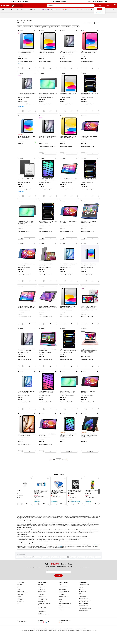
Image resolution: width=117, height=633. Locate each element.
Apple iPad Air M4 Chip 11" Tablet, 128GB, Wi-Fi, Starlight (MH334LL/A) (26, 435)
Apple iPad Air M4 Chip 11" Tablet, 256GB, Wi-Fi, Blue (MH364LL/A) (68, 264)
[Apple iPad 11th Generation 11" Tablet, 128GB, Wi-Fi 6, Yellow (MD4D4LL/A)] (69, 126)
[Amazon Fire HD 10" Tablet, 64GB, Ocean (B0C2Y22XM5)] (27, 254)
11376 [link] (56, 493)
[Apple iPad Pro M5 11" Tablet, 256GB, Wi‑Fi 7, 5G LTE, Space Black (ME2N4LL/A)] (69, 339)
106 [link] (86, 227)
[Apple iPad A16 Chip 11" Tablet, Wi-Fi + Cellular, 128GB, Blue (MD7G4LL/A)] (90, 254)
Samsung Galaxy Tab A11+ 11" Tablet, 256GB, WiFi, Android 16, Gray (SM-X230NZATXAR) (26, 222)
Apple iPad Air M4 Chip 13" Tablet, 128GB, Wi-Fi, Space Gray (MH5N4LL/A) (47, 137)
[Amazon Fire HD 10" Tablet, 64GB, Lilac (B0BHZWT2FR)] (48, 424)
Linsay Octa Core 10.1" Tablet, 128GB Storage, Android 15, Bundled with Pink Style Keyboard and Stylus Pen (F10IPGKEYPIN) (89, 350)
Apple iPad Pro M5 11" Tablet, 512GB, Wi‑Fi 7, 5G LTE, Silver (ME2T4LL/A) (88, 179)
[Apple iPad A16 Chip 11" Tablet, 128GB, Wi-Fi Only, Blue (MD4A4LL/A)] (27, 41)
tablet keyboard (97, 545)
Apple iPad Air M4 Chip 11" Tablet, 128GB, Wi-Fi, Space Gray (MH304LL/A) (26, 94)
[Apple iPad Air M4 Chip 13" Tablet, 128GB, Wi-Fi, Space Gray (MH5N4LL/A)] (48, 126)
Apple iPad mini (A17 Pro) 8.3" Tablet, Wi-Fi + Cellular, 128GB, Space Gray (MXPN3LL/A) (68, 435)
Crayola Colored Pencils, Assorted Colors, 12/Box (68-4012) (92, 491)
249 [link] (65, 184)
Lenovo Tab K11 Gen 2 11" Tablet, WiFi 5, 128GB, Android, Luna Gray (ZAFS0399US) (48, 307)
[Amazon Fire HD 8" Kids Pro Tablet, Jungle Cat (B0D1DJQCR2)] (48, 339)
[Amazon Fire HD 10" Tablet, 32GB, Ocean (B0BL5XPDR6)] (69, 211)
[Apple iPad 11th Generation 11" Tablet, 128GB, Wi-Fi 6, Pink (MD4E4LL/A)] (90, 41)
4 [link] (85, 99)
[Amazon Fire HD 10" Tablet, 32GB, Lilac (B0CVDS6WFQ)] (90, 126)
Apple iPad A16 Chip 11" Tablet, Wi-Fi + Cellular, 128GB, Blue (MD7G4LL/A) (89, 264)
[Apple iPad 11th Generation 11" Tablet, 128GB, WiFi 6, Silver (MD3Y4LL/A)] (48, 41)
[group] (25, 491)
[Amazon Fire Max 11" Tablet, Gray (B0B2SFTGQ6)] (48, 254)
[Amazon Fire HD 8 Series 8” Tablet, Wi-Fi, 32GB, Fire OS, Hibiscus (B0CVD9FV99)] (27, 296)
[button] (93, 5)
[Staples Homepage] (5, 5)
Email (48, 570)
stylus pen (60, 546)
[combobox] (71, 5)
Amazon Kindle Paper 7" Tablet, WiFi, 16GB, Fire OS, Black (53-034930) (25, 179)
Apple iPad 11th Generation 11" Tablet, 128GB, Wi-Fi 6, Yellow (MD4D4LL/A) (68, 137)
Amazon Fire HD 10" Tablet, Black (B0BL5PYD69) (88, 392)
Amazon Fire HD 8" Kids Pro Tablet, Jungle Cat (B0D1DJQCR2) (47, 349)
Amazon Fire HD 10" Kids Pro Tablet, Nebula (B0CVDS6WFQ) (88, 222)
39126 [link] (39, 493)
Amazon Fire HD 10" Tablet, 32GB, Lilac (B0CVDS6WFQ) (89, 137)
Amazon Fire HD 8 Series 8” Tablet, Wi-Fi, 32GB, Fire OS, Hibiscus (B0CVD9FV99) (26, 307)
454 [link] (44, 99)
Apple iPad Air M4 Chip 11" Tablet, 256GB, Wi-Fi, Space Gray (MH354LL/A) (68, 52)
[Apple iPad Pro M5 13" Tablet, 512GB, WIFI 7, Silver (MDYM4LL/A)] (90, 83)
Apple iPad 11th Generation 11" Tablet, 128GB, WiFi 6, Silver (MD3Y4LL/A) (47, 52)
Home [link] (18, 20)
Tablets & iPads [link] (22, 20)
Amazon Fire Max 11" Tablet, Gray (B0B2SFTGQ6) (46, 264)
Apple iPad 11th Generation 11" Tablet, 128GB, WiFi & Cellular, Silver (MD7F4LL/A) (68, 308)
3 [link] (64, 56)
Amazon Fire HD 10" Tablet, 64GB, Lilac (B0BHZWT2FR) (47, 435)
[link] (19, 1)
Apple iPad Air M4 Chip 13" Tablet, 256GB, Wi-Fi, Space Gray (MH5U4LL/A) (26, 349)
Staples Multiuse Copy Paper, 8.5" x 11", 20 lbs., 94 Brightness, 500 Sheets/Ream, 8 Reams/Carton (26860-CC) (58, 491)
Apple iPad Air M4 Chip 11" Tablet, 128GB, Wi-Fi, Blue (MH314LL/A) (26, 392)
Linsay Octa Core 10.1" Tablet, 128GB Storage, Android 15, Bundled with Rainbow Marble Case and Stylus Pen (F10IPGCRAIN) (88, 308)
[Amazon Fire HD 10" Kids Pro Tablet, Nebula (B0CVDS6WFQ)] (90, 211)
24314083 (19, 490)
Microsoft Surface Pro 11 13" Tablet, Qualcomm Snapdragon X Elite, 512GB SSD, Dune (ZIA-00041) (89, 435)
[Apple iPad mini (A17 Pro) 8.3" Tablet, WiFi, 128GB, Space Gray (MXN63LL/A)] (48, 169)
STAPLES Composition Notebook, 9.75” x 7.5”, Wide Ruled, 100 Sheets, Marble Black (75, 491)
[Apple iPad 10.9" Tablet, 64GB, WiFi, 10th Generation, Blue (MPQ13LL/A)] (27, 126)
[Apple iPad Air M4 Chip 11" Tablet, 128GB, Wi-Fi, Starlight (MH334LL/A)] (27, 424)
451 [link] (23, 227)
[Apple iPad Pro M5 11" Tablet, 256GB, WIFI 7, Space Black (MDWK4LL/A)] (48, 211)
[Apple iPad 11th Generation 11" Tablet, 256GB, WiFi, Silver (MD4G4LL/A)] (69, 83)
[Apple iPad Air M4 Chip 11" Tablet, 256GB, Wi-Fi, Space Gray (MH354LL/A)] (69, 41)
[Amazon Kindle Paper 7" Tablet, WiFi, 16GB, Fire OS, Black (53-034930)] (27, 169)
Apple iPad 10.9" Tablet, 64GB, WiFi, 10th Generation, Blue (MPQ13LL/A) (26, 137)
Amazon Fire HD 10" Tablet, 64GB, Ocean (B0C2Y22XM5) (26, 264)
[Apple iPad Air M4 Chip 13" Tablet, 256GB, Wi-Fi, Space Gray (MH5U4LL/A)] (27, 339)
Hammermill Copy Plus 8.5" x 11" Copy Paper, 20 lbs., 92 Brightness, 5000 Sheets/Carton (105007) (41, 491)
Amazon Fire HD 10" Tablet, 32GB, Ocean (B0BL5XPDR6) (68, 222)
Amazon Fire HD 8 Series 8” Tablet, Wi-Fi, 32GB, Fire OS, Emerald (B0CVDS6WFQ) (68, 179)
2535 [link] (73, 493)
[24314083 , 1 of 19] (25, 484)
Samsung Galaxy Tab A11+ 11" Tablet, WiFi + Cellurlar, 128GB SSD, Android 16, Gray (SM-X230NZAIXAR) (48, 95)
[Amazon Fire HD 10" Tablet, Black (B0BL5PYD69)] (90, 381)
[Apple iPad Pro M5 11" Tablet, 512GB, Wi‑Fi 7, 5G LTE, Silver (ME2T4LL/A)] (90, 169)
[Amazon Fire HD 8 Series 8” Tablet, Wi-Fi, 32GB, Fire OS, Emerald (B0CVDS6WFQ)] (69, 169)
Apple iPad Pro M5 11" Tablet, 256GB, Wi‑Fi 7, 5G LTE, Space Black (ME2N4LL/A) (68, 349)
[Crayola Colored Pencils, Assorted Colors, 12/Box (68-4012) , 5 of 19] (92, 484)
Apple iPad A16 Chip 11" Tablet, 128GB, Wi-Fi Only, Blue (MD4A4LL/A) (26, 52)
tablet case (58, 545)
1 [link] (85, 184)
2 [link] (64, 269)
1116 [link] (90, 493)
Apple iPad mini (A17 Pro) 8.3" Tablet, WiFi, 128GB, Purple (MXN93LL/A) (47, 392)
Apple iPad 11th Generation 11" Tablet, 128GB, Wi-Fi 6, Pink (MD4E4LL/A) (89, 52)
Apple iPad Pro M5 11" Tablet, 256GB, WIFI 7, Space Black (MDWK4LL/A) (48, 222)
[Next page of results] (67, 460)
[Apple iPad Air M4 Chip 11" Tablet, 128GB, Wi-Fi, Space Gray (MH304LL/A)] (27, 83)
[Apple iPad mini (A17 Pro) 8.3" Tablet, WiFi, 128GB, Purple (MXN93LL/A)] (48, 381)
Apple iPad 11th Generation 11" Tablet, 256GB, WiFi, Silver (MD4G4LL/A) (68, 94)
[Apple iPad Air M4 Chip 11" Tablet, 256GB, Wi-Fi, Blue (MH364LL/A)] (69, 254)
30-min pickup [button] (21, 63)
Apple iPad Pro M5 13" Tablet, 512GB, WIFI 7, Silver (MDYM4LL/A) (89, 94)
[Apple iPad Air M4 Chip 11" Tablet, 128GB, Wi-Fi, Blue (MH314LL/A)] (27, 381)
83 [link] (85, 56)
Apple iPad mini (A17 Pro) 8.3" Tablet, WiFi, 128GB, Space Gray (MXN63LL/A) (47, 179)
